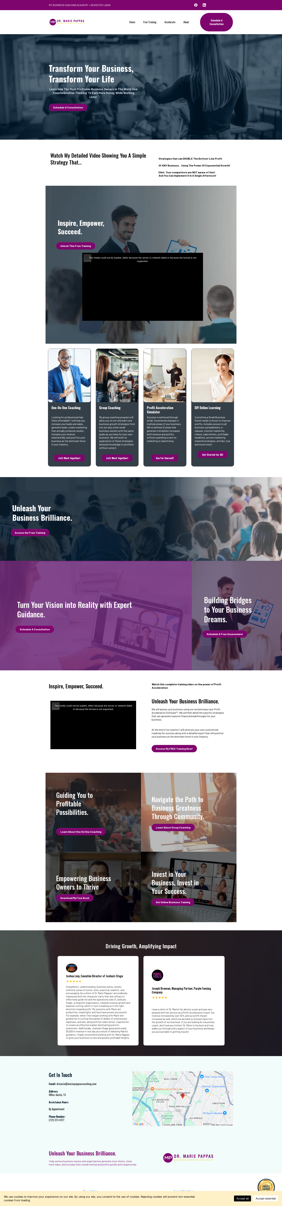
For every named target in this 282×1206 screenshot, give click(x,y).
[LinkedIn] (204, 5)
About (186, 22)
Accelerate (169, 22)
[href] (182, 1098)
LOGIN (107, 5)
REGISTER (96, 5)
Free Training (149, 22)
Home (132, 22)
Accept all (242, 1198)
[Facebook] (196, 5)
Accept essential (266, 1198)
